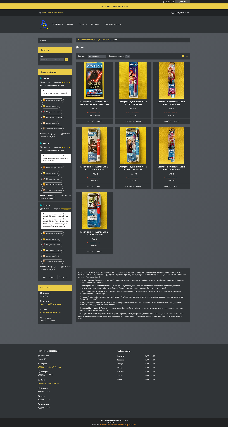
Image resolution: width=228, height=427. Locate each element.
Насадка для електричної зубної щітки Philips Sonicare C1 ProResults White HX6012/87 (55, 158)
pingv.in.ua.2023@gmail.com (50, 312)
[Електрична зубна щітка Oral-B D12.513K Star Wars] (94, 210)
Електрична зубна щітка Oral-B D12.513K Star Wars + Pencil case (94, 103)
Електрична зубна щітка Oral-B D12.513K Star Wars (94, 233)
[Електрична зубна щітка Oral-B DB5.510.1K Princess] (133, 80)
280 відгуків (170, 2)
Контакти (95, 24)
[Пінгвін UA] (44, 24)
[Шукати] (69, 40)
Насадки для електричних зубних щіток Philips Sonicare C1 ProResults (55, 92)
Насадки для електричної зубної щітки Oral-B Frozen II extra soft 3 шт (55, 215)
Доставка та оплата (113, 24)
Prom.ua (125, 420)
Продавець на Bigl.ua (114, 422)
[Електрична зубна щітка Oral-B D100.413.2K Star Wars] (94, 145)
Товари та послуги (88, 40)
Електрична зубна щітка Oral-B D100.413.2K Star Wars (94, 168)
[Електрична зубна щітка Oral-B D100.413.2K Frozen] (133, 145)
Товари (81, 24)
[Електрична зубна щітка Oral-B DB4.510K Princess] (171, 80)
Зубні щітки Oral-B (104, 40)
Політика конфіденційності (127, 425)
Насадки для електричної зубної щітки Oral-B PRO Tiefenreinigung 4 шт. (56, 220)
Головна (69, 24)
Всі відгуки (63, 277)
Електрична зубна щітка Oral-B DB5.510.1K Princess (133, 103)
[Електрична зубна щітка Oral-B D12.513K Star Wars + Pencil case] (94, 80)
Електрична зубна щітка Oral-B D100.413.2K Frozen (133, 168)
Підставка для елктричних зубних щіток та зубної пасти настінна (55, 225)
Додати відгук (48, 277)
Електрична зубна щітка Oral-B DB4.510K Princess (171, 103)
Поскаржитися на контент (108, 425)
